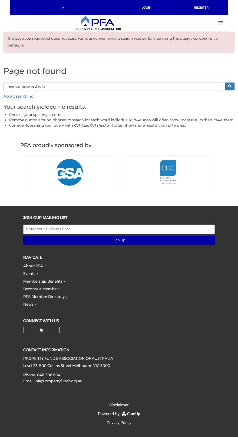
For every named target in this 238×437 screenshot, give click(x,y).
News (28, 304)
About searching (18, 96)
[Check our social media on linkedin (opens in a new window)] (64, 9)
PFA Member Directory (44, 297)
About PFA (33, 266)
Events (29, 273)
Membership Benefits (42, 281)
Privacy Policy (119, 422)
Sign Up (118, 240)
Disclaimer (119, 405)
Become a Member (40, 289)
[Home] (97, 23)
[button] (230, 37)
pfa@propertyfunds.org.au (58, 381)
